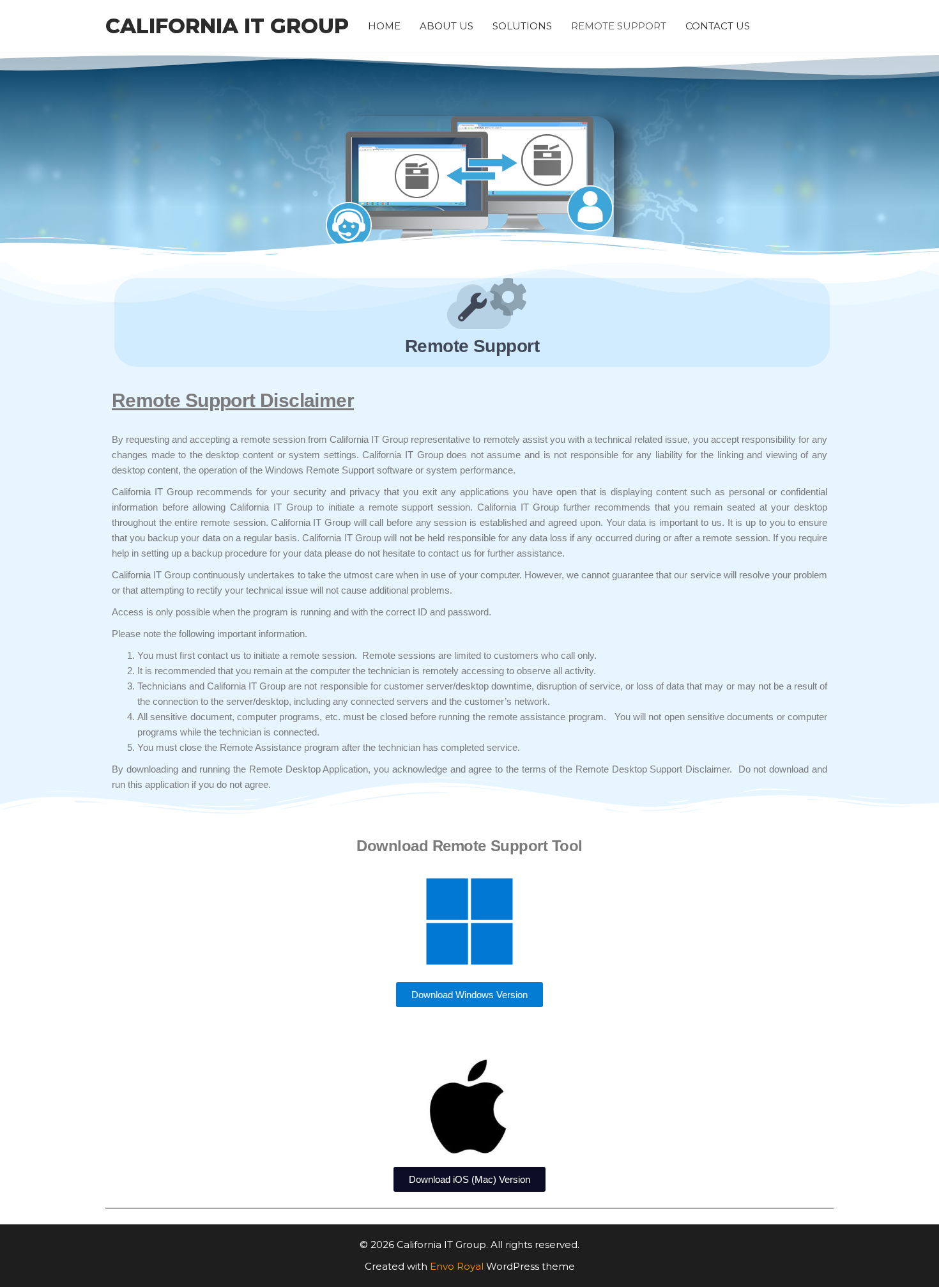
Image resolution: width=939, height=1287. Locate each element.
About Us (446, 26)
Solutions (522, 26)
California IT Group (227, 25)
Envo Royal (457, 1266)
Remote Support (618, 26)
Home (384, 26)
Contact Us (717, 26)
